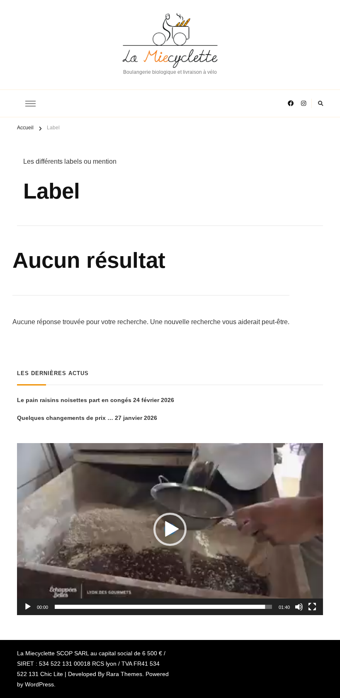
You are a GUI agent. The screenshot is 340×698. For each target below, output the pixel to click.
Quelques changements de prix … (65, 417)
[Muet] (299, 607)
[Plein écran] (312, 607)
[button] (170, 529)
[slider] (163, 607)
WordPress (39, 684)
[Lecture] (28, 607)
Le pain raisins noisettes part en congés (74, 400)
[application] (170, 529)
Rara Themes (124, 674)
